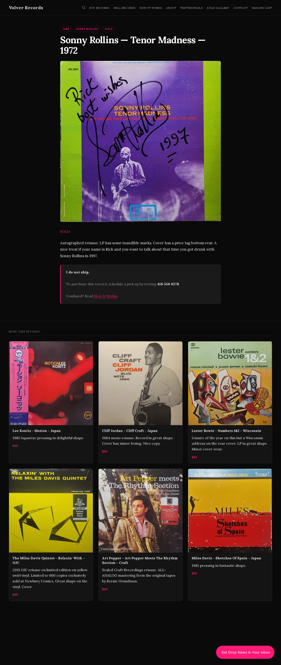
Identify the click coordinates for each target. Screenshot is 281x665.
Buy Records (99, 7)
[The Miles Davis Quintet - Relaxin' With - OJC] (51, 535)
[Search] (83, 7)
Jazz (66, 28)
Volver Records (26, 7)
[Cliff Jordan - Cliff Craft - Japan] (140, 402)
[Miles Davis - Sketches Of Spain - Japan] (230, 535)
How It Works (151, 7)
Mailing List (262, 7)
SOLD (109, 28)
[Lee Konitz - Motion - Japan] (51, 402)
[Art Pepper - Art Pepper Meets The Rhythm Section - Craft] (140, 535)
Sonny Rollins (87, 28)
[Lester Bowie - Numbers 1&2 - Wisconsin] (230, 402)
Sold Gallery (218, 7)
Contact (240, 7)
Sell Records (125, 7)
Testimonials (191, 7)
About (171, 7)
